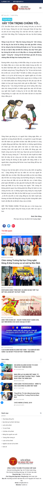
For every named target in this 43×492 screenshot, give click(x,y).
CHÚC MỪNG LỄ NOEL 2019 (23, 402)
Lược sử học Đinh (8, 440)
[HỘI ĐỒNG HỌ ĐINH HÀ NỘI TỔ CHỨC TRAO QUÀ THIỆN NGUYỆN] (7, 368)
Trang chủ (6, 15)
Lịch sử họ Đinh (7, 425)
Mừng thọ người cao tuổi (10, 434)
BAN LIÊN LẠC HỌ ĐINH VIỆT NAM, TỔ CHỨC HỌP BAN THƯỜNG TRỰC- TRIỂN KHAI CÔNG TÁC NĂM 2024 (27, 376)
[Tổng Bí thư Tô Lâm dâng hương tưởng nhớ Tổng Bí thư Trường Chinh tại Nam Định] (7, 396)
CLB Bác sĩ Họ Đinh (8, 431)
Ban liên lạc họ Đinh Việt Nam (11, 422)
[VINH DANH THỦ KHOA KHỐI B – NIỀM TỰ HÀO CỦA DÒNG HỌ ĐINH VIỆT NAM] (7, 387)
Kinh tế (5, 446)
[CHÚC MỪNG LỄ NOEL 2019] (7, 405)
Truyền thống (14, 15)
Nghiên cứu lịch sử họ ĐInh (10, 443)
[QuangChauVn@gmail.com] (22, 8)
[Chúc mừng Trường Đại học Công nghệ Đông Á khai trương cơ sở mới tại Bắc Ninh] (21, 246)
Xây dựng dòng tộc (8, 419)
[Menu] (40, 7)
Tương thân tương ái (9, 437)
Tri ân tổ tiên (6, 428)
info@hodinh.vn (18, 1)
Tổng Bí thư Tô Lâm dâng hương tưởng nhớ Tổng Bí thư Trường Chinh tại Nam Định (26, 395)
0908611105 (6, 1)
